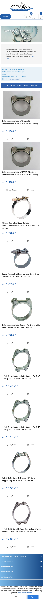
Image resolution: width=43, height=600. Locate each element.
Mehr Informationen (25, 593)
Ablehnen (9, 597)
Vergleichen (13, 139)
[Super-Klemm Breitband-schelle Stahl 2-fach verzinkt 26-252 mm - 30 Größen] (21, 258)
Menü (5, 16)
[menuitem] (5, 16)
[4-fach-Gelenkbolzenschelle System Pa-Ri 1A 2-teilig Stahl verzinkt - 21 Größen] (21, 360)
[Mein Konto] (36, 16)
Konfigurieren (33, 597)
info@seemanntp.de (14, 79)
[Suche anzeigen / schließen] (26, 16)
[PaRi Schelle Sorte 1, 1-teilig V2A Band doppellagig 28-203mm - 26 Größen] (21, 462)
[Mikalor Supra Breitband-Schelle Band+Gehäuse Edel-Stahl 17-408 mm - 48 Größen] (21, 207)
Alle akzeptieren (20, 597)
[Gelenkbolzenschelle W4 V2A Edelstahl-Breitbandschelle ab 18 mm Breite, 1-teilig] (21, 156)
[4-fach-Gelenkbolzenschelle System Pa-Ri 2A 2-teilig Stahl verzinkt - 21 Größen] (21, 411)
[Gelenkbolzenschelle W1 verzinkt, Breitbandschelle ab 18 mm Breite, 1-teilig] (21, 105)
